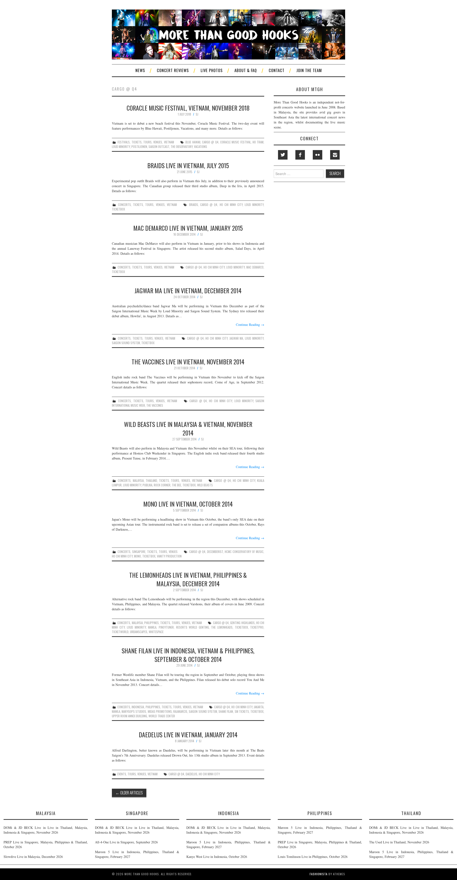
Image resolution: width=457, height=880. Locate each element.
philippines (151, 623)
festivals (124, 142)
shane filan (226, 711)
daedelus (191, 774)
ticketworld (120, 632)
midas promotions (160, 711)
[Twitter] (283, 155)
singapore (138, 551)
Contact (276, 70)
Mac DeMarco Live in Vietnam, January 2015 (188, 227)
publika (147, 485)
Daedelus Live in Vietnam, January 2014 (188, 734)
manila (152, 627)
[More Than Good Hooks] (228, 34)
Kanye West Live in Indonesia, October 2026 (216, 856)
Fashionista (319, 874)
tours (147, 142)
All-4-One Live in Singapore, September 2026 (126, 842)
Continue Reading (250, 324)
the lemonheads (222, 627)
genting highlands (242, 623)
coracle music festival (235, 142)
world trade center (162, 716)
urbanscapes (138, 632)
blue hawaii (192, 142)
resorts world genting (192, 627)
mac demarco (254, 267)
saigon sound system (126, 343)
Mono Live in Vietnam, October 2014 (188, 503)
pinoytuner (166, 627)
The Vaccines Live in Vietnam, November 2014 (188, 361)
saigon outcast (159, 146)
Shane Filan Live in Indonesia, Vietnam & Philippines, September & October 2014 (188, 655)
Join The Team (309, 70)
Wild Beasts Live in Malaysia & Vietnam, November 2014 (188, 428)
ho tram (258, 142)
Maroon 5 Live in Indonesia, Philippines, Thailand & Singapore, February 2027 (137, 854)
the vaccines (154, 405)
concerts (124, 204)
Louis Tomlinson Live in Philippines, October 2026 (313, 856)
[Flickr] (317, 155)
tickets (137, 142)
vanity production (169, 556)
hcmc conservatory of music (244, 551)
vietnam (169, 142)
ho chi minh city (231, 204)
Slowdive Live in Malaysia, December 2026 (33, 856)
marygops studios (134, 711)
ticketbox (118, 209)
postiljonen (139, 146)
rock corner (162, 485)
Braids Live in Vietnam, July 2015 (188, 165)
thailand (151, 480)
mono (137, 556)
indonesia (138, 707)
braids (193, 204)
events (121, 774)
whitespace (156, 632)
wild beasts (205, 485)
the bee (176, 485)
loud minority (121, 146)
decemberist (215, 551)
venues (157, 142)
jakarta (258, 707)
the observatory (182, 146)
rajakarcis (180, 711)
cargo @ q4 (210, 142)
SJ (197, 114)
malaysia (138, 480)
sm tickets (242, 711)
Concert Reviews (173, 70)
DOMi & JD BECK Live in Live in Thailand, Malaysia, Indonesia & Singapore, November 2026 (46, 830)
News (140, 70)
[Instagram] (335, 155)
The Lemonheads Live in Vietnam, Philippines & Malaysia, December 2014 (188, 579)
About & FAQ (245, 70)
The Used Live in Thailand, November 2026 (399, 842)
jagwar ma (236, 338)
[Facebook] (300, 155)
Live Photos (212, 70)
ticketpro (256, 627)
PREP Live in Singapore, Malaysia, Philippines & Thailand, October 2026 (46, 844)
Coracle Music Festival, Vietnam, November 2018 (188, 107)
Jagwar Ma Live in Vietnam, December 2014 (188, 290)
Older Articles (129, 793)
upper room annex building (129, 716)
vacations (200, 146)
